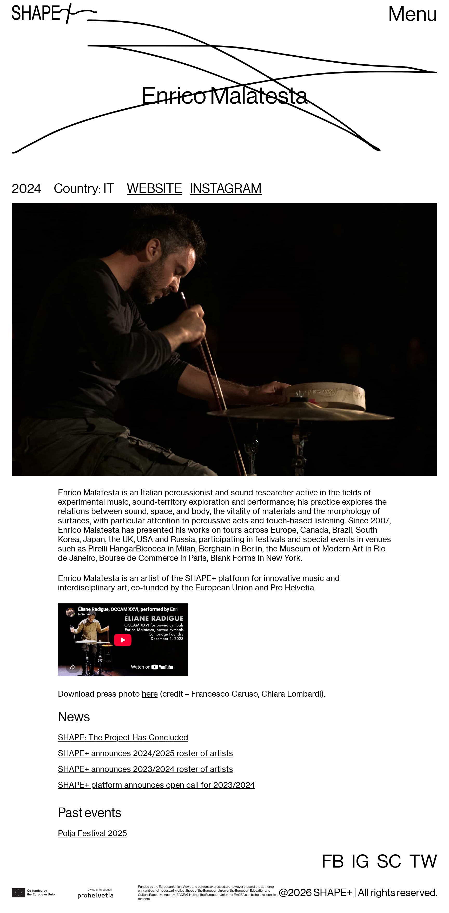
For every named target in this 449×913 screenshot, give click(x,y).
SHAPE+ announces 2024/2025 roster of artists (145, 753)
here (150, 694)
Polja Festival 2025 (92, 833)
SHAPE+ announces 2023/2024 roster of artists (145, 769)
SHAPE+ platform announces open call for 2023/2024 (156, 785)
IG (360, 862)
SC (389, 862)
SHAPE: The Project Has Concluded (123, 737)
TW (423, 862)
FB (333, 862)
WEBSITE (154, 189)
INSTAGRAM (226, 189)
